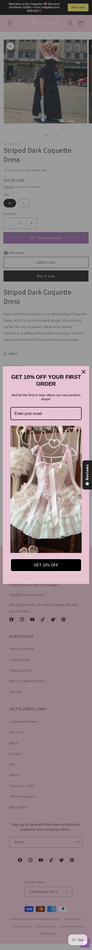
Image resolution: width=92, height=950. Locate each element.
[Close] (83, 371)
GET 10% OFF (46, 565)
